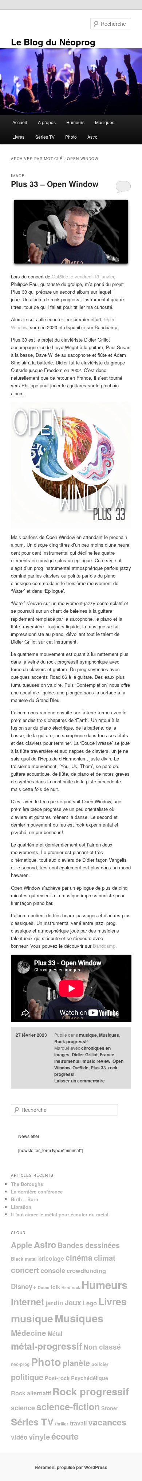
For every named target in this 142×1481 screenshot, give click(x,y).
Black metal (24, 1259)
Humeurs (75, 122)
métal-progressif (46, 1346)
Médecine (28, 1332)
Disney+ (23, 1286)
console (52, 1270)
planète (76, 1362)
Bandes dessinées (89, 1245)
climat (104, 1257)
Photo (71, 137)
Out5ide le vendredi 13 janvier (83, 276)
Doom (43, 1287)
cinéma (79, 1257)
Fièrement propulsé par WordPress (71, 1467)
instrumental (67, 1061)
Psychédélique (89, 1378)
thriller (61, 1424)
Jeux (73, 1302)
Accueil (19, 122)
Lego (90, 1302)
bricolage (51, 1258)
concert (25, 1270)
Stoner (109, 1408)
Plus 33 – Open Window (54, 183)
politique (27, 1377)
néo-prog (20, 1364)
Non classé (102, 1347)
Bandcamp (104, 945)
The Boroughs (27, 1183)
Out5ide (80, 1067)
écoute (65, 1436)
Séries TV (45, 137)
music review (96, 1061)
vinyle (39, 1436)
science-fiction (68, 1406)
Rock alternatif (31, 1393)
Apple (21, 1244)
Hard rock (71, 1287)
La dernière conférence (37, 1191)
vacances (107, 1422)
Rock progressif (71, 1041)
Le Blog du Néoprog (53, 42)
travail (78, 1423)
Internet (27, 1301)
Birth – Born (24, 1199)
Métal (55, 1333)
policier (100, 1364)
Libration (21, 1206)
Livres (18, 137)
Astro (92, 137)
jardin (54, 1302)
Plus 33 (98, 1067)
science (23, 1407)
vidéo (19, 1437)
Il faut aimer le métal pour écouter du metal (60, 1214)
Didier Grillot (85, 1054)
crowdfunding (86, 1270)
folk (55, 1286)
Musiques (104, 122)
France (107, 1054)
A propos (47, 122)
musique (88, 1035)
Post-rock (57, 1378)
